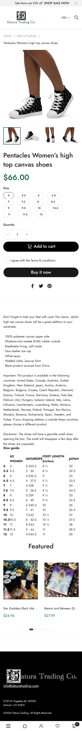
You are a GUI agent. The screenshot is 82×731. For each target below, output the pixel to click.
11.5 (25, 214)
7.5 (23, 202)
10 (39, 208)
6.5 (54, 195)
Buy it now (41, 272)
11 (9, 214)
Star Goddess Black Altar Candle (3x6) (28, 608)
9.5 (23, 208)
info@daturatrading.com (21, 686)
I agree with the (32, 260)
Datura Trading (27, 36)
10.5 (55, 208)
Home (8, 36)
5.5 (24, 195)
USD (63, 17)
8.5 (53, 202)
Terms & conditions (43, 260)
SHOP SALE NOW (56, 3)
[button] (31, 629)
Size (6, 188)
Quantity (9, 225)
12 (41, 214)
